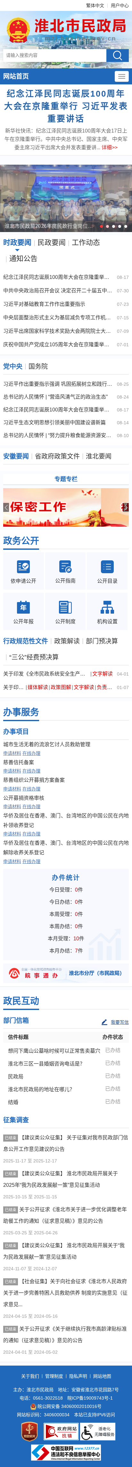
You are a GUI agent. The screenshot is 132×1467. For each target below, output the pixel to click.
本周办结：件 (66, 926)
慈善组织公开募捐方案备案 (34, 780)
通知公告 (23, 259)
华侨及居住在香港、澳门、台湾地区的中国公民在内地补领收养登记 (66, 820)
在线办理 (31, 753)
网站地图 (102, 1376)
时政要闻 (17, 242)
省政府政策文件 (57, 456)
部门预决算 (102, 641)
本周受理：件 (66, 914)
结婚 (13, 1102)
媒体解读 (38, 687)
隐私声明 (78, 1376)
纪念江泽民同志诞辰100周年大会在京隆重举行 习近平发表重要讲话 (66, 106)
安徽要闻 (16, 456)
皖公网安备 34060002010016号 (69, 1406)
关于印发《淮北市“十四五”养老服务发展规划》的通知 (14, 687)
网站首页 (16, 76)
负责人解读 (109, 687)
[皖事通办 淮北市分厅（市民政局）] (66, 972)
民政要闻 (51, 242)
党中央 (12, 366)
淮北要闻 (98, 456)
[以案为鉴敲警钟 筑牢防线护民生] (66, 198)
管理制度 (54, 1376)
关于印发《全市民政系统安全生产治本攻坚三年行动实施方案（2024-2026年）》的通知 (46, 674)
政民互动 (21, 1001)
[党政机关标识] (29, 1432)
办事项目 (16, 731)
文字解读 (102, 674)
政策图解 (61, 687)
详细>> (110, 147)
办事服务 (21, 712)
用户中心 (120, 5)
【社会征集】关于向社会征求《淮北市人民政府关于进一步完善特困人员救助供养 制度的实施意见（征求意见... (65, 1293)
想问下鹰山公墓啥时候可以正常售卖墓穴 (54, 1051)
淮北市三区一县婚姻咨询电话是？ (46, 1063)
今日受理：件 (66, 890)
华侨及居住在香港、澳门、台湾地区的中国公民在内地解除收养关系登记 (66, 847)
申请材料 (12, 753)
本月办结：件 (66, 951)
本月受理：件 (66, 938)
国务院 (38, 366)
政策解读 (67, 641)
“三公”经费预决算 (34, 657)
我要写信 (120, 1022)
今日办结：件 (66, 902)
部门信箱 (16, 1020)
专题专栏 (66, 479)
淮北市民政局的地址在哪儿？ (41, 1089)
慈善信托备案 (18, 762)
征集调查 (16, 1120)
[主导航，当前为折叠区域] (122, 76)
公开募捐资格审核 (23, 798)
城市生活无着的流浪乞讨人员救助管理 (46, 744)
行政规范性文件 (25, 641)
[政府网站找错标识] (61, 1431)
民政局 (15, 1076)
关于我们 (30, 1376)
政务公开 (21, 541)
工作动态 (86, 242)
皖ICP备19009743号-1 (90, 1398)
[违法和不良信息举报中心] (66, 1453)
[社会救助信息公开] (66, 507)
